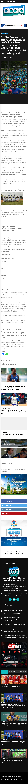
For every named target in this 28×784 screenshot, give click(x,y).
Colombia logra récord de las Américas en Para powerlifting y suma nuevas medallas (14, 724)
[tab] (4, 672)
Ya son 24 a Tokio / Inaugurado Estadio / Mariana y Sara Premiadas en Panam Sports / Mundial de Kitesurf (13, 387)
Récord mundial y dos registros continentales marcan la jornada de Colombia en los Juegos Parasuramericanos (15, 618)
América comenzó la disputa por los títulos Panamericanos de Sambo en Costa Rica (15, 630)
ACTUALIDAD (4, 33)
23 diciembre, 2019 (7, 384)
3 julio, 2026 (6, 739)
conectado (15, 469)
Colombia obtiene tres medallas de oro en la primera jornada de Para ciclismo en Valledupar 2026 (14, 743)
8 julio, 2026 (6, 702)
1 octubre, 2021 (6, 408)
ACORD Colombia (17, 57)
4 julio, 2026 (6, 721)
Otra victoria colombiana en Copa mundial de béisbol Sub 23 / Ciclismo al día (13, 412)
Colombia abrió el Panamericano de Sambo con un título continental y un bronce (15, 625)
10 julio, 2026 (6, 684)
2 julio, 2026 (6, 758)
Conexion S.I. (12, 776)
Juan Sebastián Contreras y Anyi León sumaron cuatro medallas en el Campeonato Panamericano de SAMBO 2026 (15, 611)
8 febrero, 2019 (6, 432)
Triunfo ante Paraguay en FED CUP (12, 434)
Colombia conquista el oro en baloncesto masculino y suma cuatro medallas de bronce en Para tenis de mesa (15, 637)
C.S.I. (19, 776)
